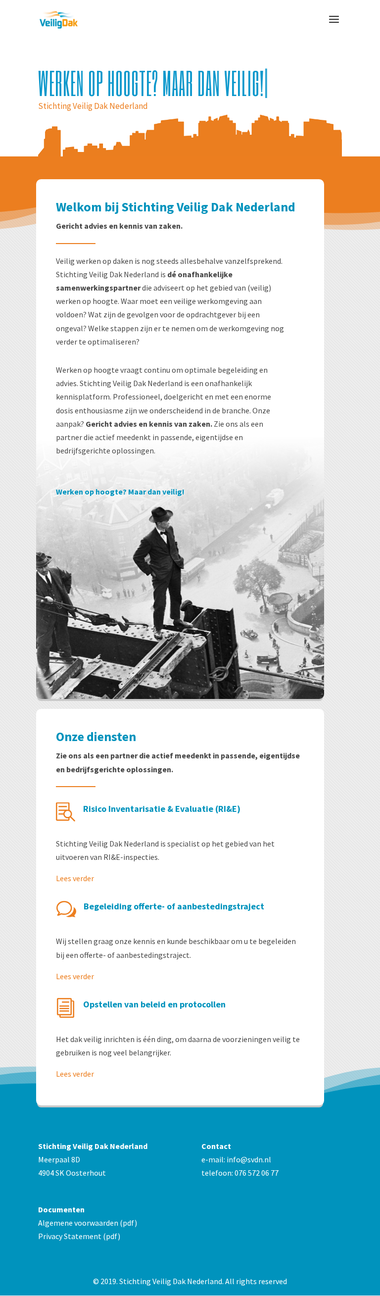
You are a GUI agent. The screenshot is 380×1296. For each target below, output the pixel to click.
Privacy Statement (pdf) (79, 1236)
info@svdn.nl (249, 1159)
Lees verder (75, 878)
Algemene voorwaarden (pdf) (87, 1223)
